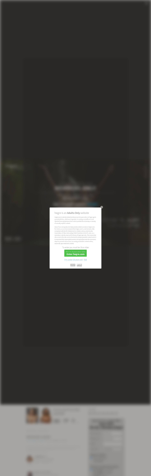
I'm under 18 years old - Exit (75, 259)
